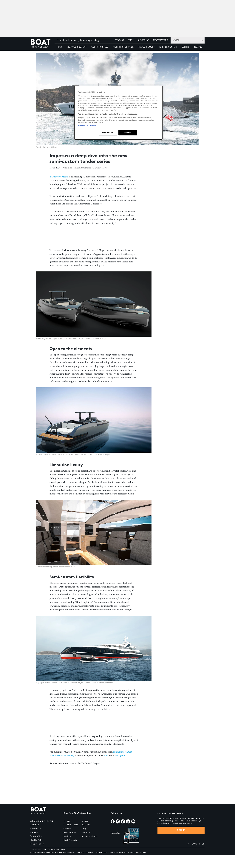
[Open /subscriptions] (129, 836)
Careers (34, 832)
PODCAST (119, 40)
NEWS (59, 47)
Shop (84, 829)
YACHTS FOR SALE (99, 47)
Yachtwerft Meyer (59, 176)
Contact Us (35, 829)
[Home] (42, 44)
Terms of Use (36, 836)
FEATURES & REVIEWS (77, 47)
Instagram (119, 755)
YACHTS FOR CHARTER (123, 47)
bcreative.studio (89, 836)
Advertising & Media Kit (41, 821)
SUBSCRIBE (143, 40)
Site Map (86, 832)
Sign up (181, 830)
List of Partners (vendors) (87, 125)
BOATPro (86, 825)
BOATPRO (198, 47)
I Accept (127, 132)
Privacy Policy (37, 844)
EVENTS (185, 47)
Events (85, 821)
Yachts (67, 821)
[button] (191, 101)
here (106, 755)
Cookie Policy (37, 840)
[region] (118, 113)
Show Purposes (107, 132)
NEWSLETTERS (160, 40)
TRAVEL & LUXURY (146, 47)
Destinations (70, 832)
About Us (34, 825)
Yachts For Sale (71, 825)
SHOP (131, 40)
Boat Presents (70, 840)
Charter (67, 829)
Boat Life (68, 836)
